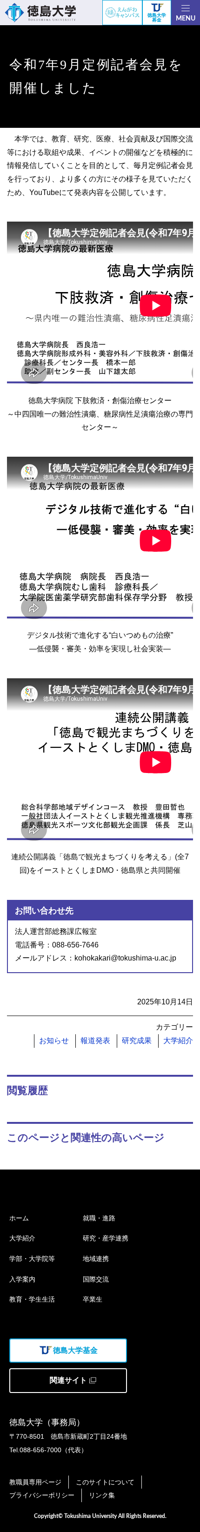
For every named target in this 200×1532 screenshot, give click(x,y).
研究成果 (137, 1041)
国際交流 (96, 1279)
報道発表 (95, 1041)
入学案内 (22, 1279)
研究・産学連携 (105, 1238)
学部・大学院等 (32, 1258)
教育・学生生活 (32, 1299)
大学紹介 (178, 1041)
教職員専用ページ (35, 1482)
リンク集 (102, 1495)
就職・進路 (99, 1218)
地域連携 (96, 1258)
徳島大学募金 (156, 17)
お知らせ (54, 1041)
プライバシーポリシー (41, 1495)
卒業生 (92, 1299)
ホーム (19, 1218)
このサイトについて (105, 1482)
